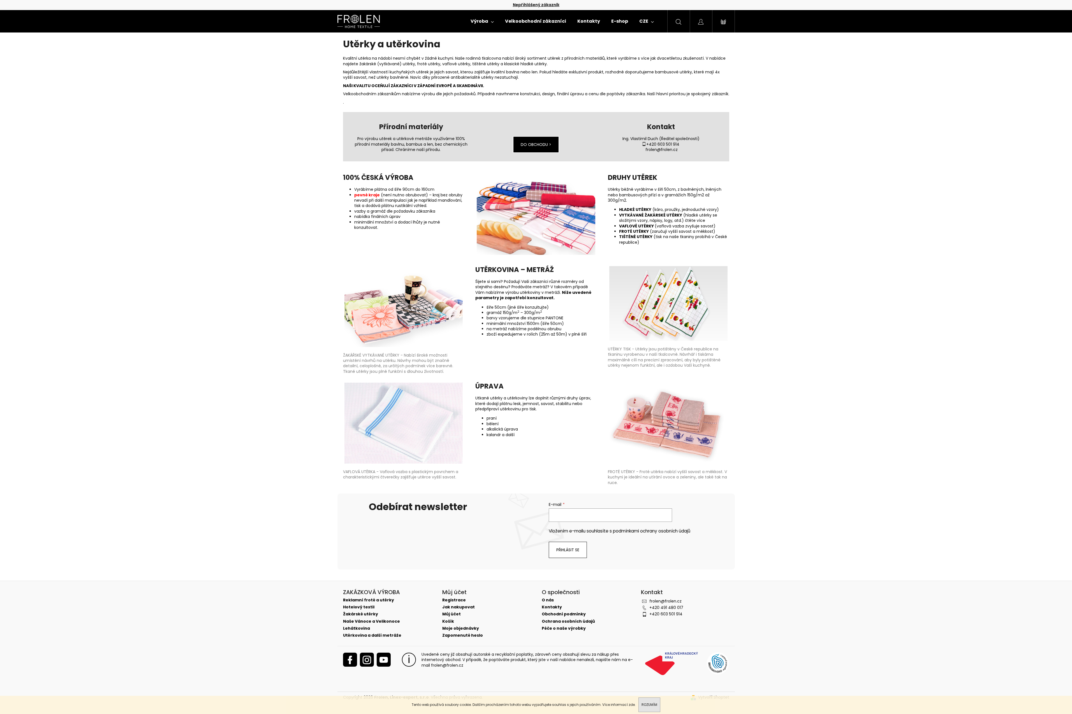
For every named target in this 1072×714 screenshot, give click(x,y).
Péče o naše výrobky (564, 628)
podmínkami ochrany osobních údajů (651, 531)
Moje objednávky (460, 628)
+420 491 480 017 (666, 607)
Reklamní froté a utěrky (368, 600)
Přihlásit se (567, 550)
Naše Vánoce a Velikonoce (371, 621)
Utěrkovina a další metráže (372, 635)
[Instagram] (367, 660)
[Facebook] (350, 660)
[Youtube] (384, 660)
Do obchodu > (536, 144)
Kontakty (552, 607)
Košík (448, 621)
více (701, 220)
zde (632, 704)
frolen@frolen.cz (661, 149)
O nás (548, 600)
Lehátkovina (356, 628)
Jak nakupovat (458, 607)
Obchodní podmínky (564, 614)
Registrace (454, 600)
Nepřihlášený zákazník (536, 5)
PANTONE (554, 318)
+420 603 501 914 (662, 144)
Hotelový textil (358, 607)
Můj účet (451, 614)
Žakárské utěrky (360, 614)
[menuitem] (482, 21)
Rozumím (649, 704)
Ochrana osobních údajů (568, 621)
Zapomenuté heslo (462, 635)
